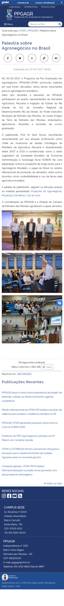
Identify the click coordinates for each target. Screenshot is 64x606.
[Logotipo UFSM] (9, 13)
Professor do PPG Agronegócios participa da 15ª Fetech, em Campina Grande (28, 438)
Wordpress (50, 582)
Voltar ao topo (54, 483)
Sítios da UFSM (48, 6)
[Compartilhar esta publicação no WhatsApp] (32, 58)
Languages (14, 6)
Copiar (49, 366)
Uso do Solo (33, 195)
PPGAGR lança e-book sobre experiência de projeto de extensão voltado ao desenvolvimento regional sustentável (32, 396)
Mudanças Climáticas (13, 195)
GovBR (5, 2)
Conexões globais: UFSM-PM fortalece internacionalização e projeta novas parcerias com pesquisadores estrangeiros (29, 470)
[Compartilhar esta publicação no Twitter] (20, 58)
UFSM (10, 586)
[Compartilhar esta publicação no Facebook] (8, 58)
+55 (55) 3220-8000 (15, 532)
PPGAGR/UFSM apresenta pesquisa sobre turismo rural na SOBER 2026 (30, 424)
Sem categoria (24, 374)
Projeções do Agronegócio (46, 191)
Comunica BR (23, 2)
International (31, 6)
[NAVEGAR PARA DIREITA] (61, 2)
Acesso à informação (45, 2)
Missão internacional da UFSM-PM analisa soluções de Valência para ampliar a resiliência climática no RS (32, 411)
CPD (18, 586)
